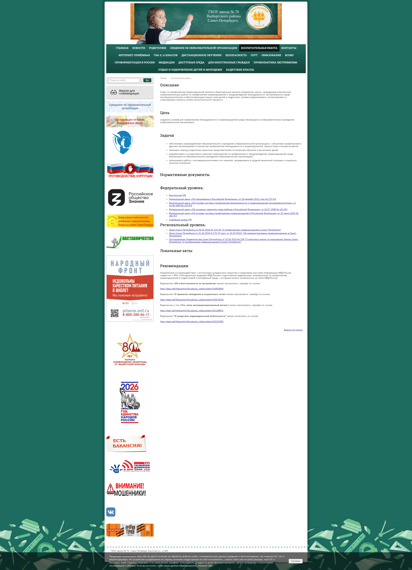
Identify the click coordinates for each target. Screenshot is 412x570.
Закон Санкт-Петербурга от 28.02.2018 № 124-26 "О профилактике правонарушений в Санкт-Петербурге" (225, 230)
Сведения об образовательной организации (203, 48)
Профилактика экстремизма (275, 62)
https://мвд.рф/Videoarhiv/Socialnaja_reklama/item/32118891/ (191, 310)
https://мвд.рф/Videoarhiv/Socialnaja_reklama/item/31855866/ (192, 288)
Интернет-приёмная (134, 55)
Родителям (157, 48)
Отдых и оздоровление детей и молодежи (190, 69)
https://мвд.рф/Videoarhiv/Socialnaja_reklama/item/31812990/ (192, 321)
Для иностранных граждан (229, 62)
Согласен (295, 561)
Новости (138, 48)
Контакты (288, 48)
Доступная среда (191, 62)
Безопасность (236, 55)
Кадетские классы (240, 69)
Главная (122, 48)
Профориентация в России (135, 62)
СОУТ (254, 55)
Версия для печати (293, 330)
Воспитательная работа (259, 48)
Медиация (167, 62)
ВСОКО (289, 55)
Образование (271, 55)
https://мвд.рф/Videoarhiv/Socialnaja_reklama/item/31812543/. (192, 299)
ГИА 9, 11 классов (166, 55)
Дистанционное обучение (202, 55)
